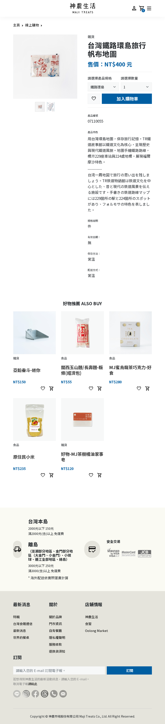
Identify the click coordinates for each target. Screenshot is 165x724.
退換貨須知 (57, 651)
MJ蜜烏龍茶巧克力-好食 (130, 370)
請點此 (32, 684)
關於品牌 (55, 617)
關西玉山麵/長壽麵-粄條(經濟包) (82, 370)
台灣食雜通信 (22, 623)
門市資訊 (55, 623)
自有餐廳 (55, 630)
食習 (88, 623)
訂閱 (129, 670)
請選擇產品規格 (100, 78)
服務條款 (55, 644)
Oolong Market (96, 630)
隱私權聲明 (57, 637)
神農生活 (91, 617)
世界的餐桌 (21, 637)
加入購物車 (127, 99)
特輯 (16, 617)
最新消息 (19, 630)
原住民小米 (24, 457)
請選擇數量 (129, 78)
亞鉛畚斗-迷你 (26, 370)
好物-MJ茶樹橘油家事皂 (82, 457)
